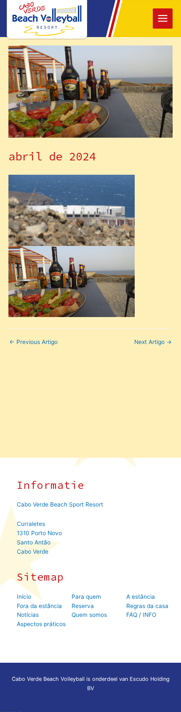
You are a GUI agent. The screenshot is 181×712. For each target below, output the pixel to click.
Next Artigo (153, 342)
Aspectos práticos (41, 624)
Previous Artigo (33, 342)
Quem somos (89, 614)
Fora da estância (39, 606)
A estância (140, 596)
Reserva (83, 606)
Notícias (28, 614)
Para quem (86, 596)
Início (24, 596)
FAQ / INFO (141, 614)
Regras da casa (147, 606)
